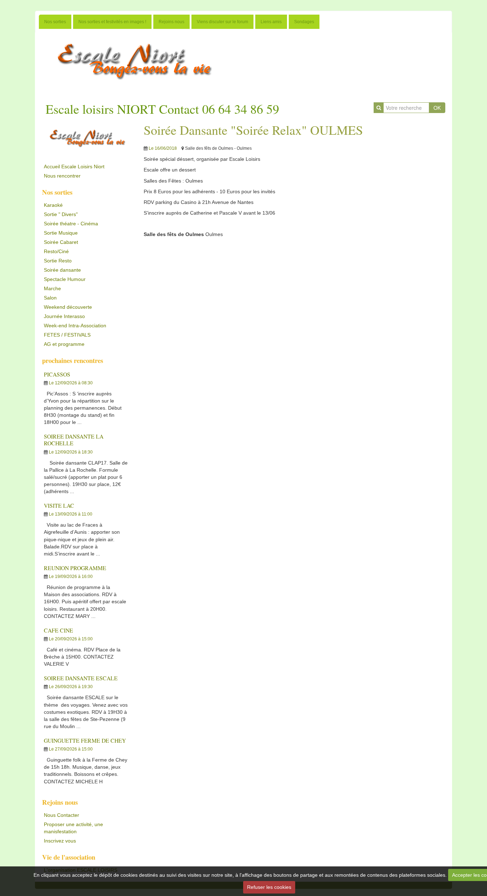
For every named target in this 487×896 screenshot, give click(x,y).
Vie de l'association (68, 857)
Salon (50, 298)
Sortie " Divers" (61, 214)
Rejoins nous (171, 22)
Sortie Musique (61, 233)
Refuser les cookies (269, 887)
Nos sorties (55, 22)
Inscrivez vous (60, 841)
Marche (52, 288)
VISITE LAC (59, 505)
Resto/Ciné (56, 251)
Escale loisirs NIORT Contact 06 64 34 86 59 (162, 108)
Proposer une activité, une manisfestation (73, 827)
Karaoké (53, 205)
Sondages (304, 22)
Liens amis (271, 22)
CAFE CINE (58, 630)
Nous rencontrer (62, 176)
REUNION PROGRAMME (75, 568)
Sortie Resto (58, 260)
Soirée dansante (62, 270)
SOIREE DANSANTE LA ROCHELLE (73, 439)
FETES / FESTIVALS (67, 335)
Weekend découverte (68, 307)
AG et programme (64, 344)
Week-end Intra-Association (75, 325)
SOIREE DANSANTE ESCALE (81, 678)
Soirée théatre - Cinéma (71, 223)
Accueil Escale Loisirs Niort (74, 166)
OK (437, 107)
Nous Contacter (61, 815)
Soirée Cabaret (61, 242)
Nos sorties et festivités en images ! (112, 22)
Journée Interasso (64, 316)
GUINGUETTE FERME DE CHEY (85, 740)
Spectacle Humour (65, 279)
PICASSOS (57, 374)
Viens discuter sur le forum (222, 22)
